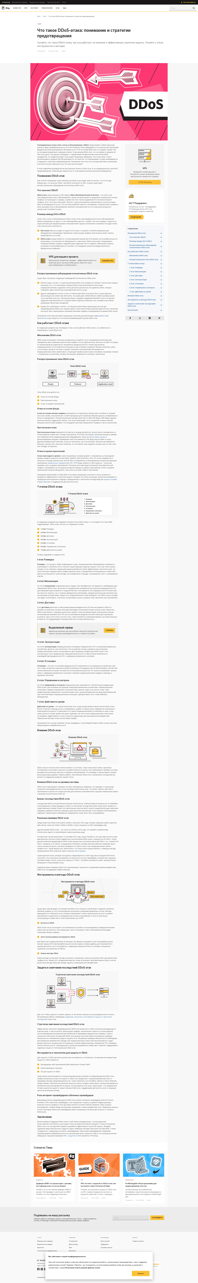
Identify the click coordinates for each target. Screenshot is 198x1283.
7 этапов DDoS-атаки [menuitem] (136, 263)
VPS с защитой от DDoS (73, 1136)
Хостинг (34, 8)
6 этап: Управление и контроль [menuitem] (142, 288)
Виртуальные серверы (20, 2)
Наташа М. (41, 51)
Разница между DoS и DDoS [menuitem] (140, 241)
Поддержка (105, 1244)
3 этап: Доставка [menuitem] (136, 275)
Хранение (40, 1247)
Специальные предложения (47, 1251)
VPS (25, 8)
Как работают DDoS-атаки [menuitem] (138, 251)
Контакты (72, 1251)
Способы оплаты (106, 1247)
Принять (141, 1273)
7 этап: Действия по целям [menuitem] (140, 292)
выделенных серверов (57, 463)
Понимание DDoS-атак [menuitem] (137, 233)
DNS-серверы (80, 851)
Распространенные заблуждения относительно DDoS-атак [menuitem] (142, 246)
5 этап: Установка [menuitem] (136, 284)
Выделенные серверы (37, 2)
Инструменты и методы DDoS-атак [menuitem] (142, 300)
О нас (64, 2)
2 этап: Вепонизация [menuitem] (137, 271)
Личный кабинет (189, 2)
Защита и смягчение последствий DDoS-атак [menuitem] (141, 305)
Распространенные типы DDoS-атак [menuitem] (143, 259)
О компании (73, 1241)
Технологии (47, 8)
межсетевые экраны (97, 437)
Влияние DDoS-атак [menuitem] (135, 296)
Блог (39, 16)
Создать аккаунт (138, 1241)
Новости (17, 8)
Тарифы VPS (107, 261)
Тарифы (109, 630)
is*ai (57, 8)
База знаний (105, 1241)
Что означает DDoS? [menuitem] (137, 237)
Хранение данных (53, 2)
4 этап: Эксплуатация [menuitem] (138, 279)
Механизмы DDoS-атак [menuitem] (138, 255)
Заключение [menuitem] (133, 310)
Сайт (44, 16)
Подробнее (136, 217)
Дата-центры (73, 1244)
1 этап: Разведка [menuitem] (136, 267)
